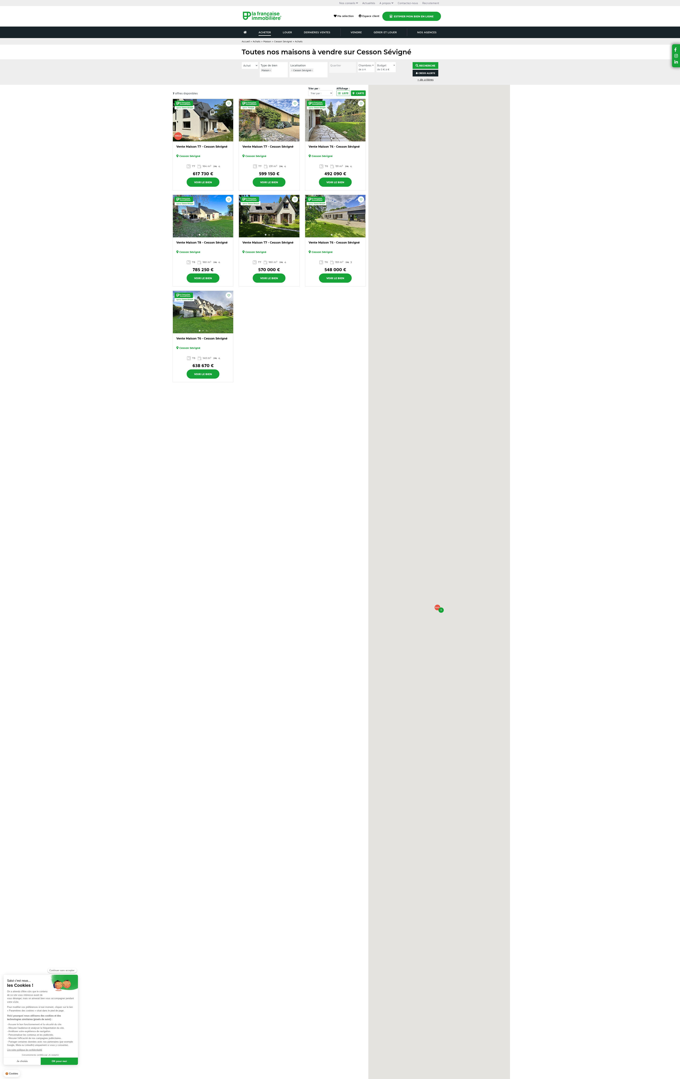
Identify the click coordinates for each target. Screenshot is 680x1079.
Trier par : (314, 88)
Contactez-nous (408, 3)
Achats (256, 41)
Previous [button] (177, 120)
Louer (287, 32)
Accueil (246, 41)
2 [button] (203, 139)
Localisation (298, 65)
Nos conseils (347, 3)
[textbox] (275, 74)
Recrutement (430, 3)
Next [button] (228, 120)
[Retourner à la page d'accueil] (264, 16)
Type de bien (269, 65)
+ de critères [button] (425, 79)
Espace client (370, 16)
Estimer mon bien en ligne (413, 16)
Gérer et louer (385, 32)
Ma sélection (345, 16)
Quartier (335, 65)
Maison (267, 41)
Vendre (356, 32)
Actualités (368, 3)
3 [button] (206, 139)
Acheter (265, 32)
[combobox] (274, 72)
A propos (385, 3)
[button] (437, 607)
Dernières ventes (317, 32)
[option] (203, 120)
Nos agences (427, 32)
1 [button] (199, 139)
